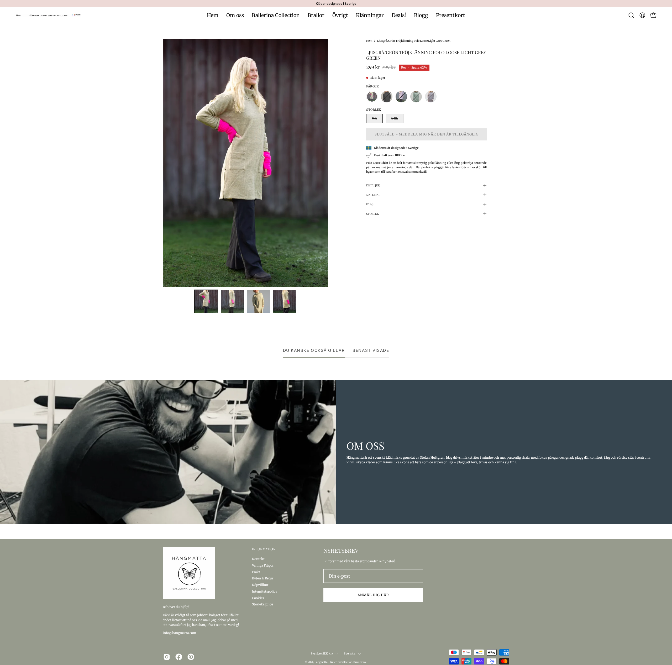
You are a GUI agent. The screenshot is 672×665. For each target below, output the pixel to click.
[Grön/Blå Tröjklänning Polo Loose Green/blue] (416, 96)
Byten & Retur (262, 578)
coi (364, 662)
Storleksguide (262, 604)
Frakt (256, 572)
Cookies (258, 598)
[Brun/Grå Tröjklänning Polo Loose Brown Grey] (431, 96)
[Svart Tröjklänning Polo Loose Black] (386, 96)
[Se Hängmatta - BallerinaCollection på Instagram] (167, 657)
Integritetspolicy (264, 591)
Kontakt (258, 559)
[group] (336, 3)
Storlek (372, 214)
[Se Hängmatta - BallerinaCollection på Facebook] (179, 657)
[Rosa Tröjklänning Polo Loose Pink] (401, 96)
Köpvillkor (260, 585)
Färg (370, 204)
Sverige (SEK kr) (322, 653)
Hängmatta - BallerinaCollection (333, 662)
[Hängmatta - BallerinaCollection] (48, 15)
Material (373, 195)
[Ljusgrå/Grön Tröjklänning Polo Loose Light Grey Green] (206, 301)
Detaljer (373, 185)
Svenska (349, 653)
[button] (631, 15)
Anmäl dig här (373, 595)
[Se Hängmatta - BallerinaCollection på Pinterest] (191, 657)
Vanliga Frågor (263, 565)
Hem (369, 41)
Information (263, 549)
